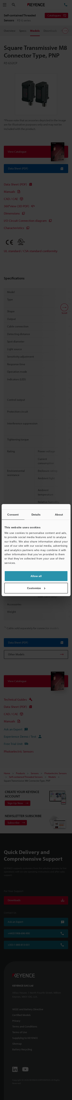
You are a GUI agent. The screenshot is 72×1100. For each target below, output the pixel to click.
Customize (34, 588)
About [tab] (59, 514)
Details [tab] (36, 514)
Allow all (36, 576)
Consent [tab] (13, 514)
